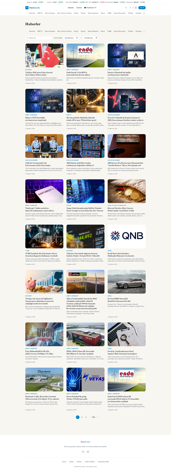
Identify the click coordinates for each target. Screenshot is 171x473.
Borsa (103, 13)
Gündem (138, 13)
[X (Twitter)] (83, 452)
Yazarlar (79, 8)
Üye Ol (142, 8)
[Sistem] (135, 7)
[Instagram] (88, 452)
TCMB (109, 13)
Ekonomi (32, 13)
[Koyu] (133, 7)
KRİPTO (40, 13)
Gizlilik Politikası (90, 462)
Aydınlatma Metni (103, 462)
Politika (130, 13)
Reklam (79, 462)
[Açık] (130, 7)
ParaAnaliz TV (91, 8)
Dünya (76, 13)
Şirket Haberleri (93, 13)
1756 (93, 417)
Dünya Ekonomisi (120, 13)
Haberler (71, 8)
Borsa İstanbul (50, 13)
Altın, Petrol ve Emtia (64, 13)
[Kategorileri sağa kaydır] (144, 13)
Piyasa (83, 13)
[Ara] (126, 7)
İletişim (71, 462)
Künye (64, 462)
